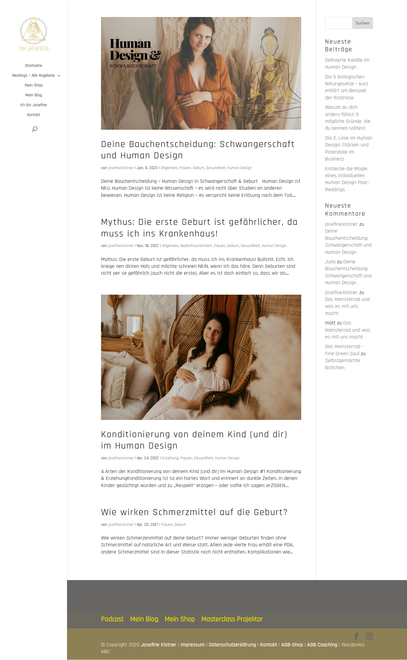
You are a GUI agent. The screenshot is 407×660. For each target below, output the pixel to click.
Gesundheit (215, 168)
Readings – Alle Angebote (33, 75)
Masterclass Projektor (232, 619)
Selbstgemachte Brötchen (342, 364)
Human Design (239, 168)
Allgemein (169, 168)
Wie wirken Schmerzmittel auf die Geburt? (194, 512)
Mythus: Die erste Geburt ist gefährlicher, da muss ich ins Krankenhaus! (199, 227)
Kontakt (33, 115)
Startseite (33, 66)
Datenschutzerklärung (232, 644)
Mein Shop (34, 85)
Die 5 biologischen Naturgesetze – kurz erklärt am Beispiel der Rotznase (346, 87)
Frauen (185, 168)
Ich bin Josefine (33, 105)
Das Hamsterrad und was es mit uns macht (347, 306)
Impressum (193, 644)
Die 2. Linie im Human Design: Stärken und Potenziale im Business (348, 148)
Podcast (112, 619)
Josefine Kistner (158, 644)
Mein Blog (33, 95)
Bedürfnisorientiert (196, 245)
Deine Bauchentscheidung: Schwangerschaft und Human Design (198, 150)
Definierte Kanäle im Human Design (347, 63)
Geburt (198, 168)
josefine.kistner (120, 168)
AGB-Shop (292, 644)
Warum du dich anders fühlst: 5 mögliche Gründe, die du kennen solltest (347, 118)
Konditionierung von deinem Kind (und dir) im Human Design (194, 440)
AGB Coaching (322, 644)
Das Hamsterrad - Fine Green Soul (344, 350)
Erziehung (170, 458)
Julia (330, 261)
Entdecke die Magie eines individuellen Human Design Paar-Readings (347, 179)
